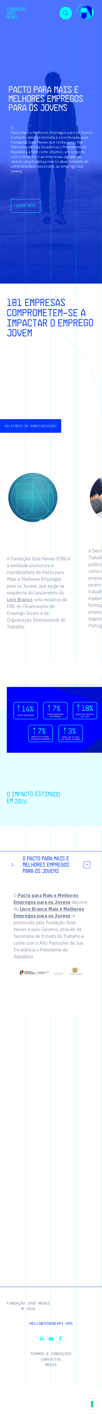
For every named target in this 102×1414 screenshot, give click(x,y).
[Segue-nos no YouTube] (51, 1338)
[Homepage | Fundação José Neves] (16, 13)
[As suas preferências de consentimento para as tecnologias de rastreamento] (92, 1404)
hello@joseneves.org (51, 1323)
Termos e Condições (51, 1353)
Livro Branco (19, 599)
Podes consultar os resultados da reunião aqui (39, 381)
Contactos (51, 1359)
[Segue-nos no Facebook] (60, 1338)
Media (51, 1364)
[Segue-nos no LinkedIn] (42, 1338)
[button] (84, 12)
